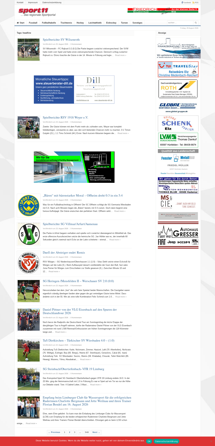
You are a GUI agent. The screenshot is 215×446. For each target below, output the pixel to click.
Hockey (80, 23)
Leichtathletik (95, 23)
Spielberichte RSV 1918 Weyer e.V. (65, 117)
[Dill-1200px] (74, 111)
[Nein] (211, 441)
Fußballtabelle (49, 23)
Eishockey (111, 23)
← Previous (54, 432)
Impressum (33, 2)
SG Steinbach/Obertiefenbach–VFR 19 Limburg (73, 369)
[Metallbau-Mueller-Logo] (178, 175)
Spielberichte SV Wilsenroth (61, 39)
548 (87, 432)
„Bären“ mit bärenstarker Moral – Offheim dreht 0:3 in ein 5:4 (83, 195)
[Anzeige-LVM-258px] (178, 147)
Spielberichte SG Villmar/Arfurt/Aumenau (70, 224)
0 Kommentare (76, 44)
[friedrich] (162, 13)
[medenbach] (178, 76)
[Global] (178, 114)
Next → (96, 432)
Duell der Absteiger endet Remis (64, 252)
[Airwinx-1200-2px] (74, 189)
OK (149, 441)
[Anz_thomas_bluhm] (178, 193)
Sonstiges (137, 23)
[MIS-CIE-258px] (178, 220)
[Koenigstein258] (178, 59)
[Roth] (178, 99)
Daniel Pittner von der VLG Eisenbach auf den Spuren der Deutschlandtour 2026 (81, 311)
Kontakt (20, 2)
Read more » (120, 55)
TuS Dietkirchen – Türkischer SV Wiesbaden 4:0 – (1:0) (78, 340)
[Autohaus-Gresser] (178, 248)
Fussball (33, 23)
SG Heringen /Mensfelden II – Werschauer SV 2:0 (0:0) (78, 281)
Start (21, 23)
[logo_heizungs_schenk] (178, 130)
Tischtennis (66, 23)
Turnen (124, 23)
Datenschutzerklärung (51, 2)
